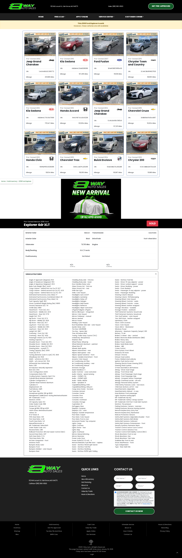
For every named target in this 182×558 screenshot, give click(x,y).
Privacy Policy (146, 503)
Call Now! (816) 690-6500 (37, 483)
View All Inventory (87, 479)
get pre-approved (161, 6)
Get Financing (86, 482)
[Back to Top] (177, 553)
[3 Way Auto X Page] (34, 491)
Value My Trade (86, 491)
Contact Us (85, 488)
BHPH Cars (54, 534)
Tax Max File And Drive (54, 531)
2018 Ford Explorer (25, 181)
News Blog (165, 528)
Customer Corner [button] (133, 17)
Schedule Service (128, 525)
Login (91, 554)
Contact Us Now (134, 511)
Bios (17, 534)
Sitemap (17, 531)
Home (40, 17)
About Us (84, 485)
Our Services (90, 534)
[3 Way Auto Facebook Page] (29, 491)
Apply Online (82, 17)
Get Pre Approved (54, 528)
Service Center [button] (106, 17)
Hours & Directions (88, 494)
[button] (91, 363)
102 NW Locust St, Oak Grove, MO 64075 (42, 480)
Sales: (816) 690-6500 (115, 6)
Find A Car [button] (59, 17)
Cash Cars (91, 525)
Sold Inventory (12, 181)
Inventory (17, 528)
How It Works (127, 531)
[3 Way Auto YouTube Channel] (39, 491)
